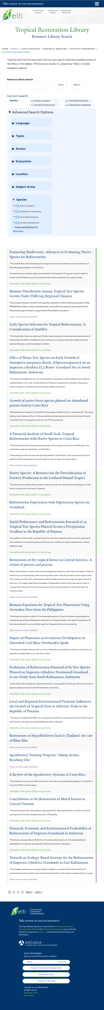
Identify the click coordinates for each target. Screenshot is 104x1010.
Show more (18, 231)
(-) (32, 101)
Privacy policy (29, 995)
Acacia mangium (30, 48)
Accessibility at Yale (30, 993)
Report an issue (46, 974)
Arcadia (40, 932)
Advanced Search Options (32, 112)
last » (38, 892)
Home (5, 48)
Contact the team (46, 981)
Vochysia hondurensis (82, 48)
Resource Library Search (20, 79)
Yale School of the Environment (10, 3)
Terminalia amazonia (55, 48)
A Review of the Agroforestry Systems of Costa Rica (47, 774)
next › (29, 892)
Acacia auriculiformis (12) (26, 227)
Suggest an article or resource (46, 968)
